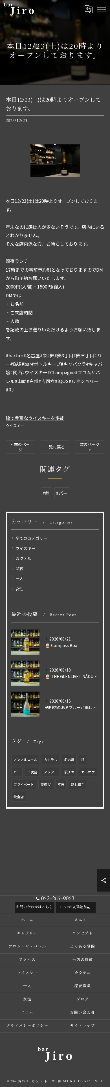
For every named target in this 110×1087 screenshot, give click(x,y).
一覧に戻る (55, 447)
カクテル (23, 558)
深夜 (19, 568)
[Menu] (101, 9)
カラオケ (88, 772)
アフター (51, 772)
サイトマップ (82, 1025)
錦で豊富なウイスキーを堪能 (35, 418)
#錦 (46, 493)
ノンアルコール (25, 759)
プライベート (24, 784)
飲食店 (19, 797)
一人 (19, 578)
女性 (19, 588)
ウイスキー (15, 425)
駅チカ (69, 772)
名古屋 (69, 759)
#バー (62, 493)
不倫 (61, 784)
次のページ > (90, 446)
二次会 (32, 772)
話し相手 (78, 784)
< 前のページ (20, 446)
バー (17, 772)
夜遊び (46, 784)
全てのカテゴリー (31, 538)
